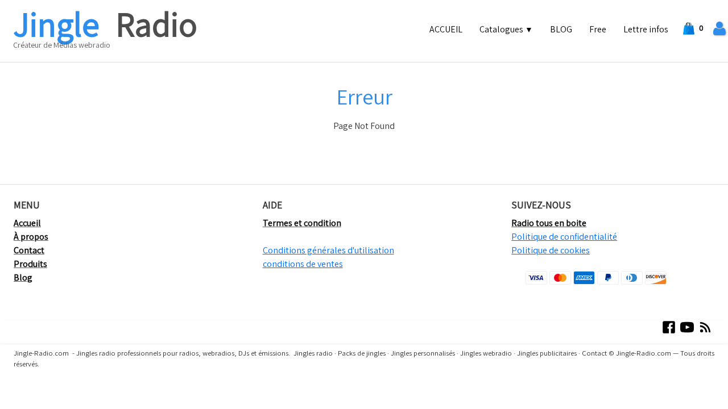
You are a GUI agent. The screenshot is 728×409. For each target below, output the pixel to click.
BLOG (561, 29)
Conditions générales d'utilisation (328, 250)
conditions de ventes (303, 264)
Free (597, 29)
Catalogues (506, 29)
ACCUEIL (445, 29)
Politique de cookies (550, 250)
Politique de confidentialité (564, 237)
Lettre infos (645, 29)
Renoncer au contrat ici (50, 397)
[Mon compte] (719, 29)
